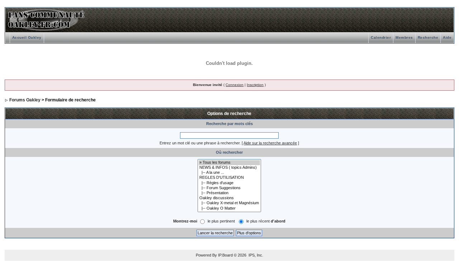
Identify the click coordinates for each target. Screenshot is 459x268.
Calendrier (381, 37)
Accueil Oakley (27, 37)
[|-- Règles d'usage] (229, 183)
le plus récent (265, 221)
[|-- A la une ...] (229, 172)
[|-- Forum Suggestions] (229, 188)
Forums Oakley (25, 99)
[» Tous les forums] (229, 162)
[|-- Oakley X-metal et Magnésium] (229, 203)
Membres (404, 37)
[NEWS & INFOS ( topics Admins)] (229, 167)
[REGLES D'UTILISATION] (229, 177)
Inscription (255, 85)
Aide (447, 37)
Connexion (234, 85)
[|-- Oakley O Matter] (229, 208)
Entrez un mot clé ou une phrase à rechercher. (200, 143)
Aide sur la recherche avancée (270, 143)
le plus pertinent (221, 221)
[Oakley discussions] (229, 198)
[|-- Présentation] (229, 193)
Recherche (428, 37)
